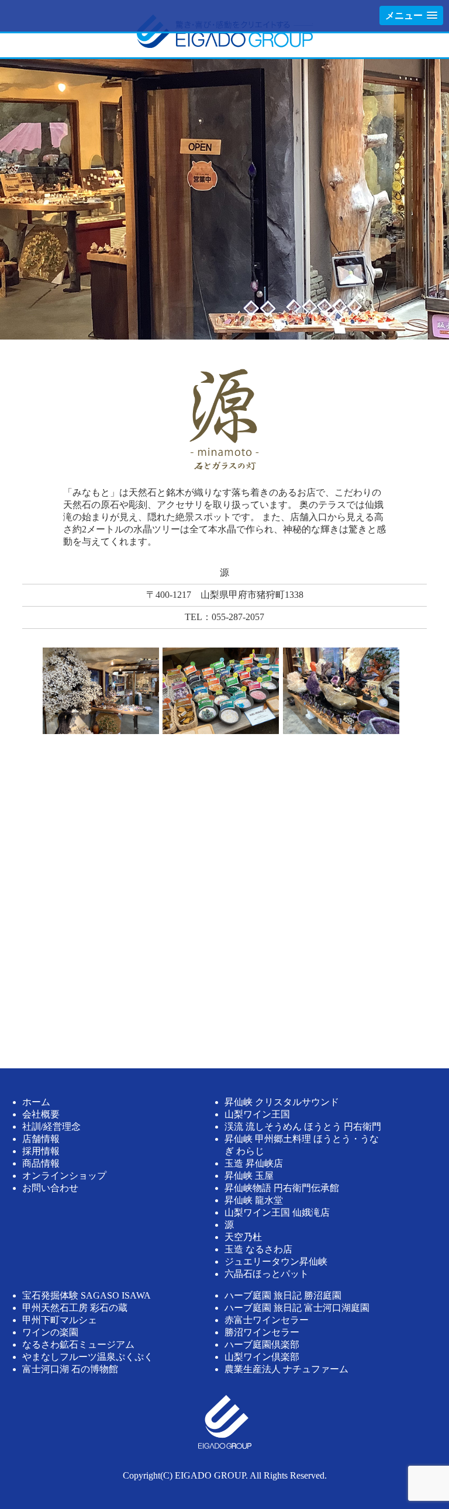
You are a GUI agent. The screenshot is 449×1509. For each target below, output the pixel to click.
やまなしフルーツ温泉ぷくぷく (87, 1357)
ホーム (36, 1102)
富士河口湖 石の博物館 (70, 1369)
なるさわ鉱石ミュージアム (78, 1344)
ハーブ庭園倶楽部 (261, 1344)
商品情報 (41, 1163)
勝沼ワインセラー (261, 1332)
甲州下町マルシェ (59, 1320)
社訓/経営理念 (51, 1126)
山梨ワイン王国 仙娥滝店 (277, 1212)
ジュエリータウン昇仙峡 (275, 1261)
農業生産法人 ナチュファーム (286, 1369)
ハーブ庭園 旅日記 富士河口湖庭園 (296, 1308)
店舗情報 (41, 1139)
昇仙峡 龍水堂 (253, 1200)
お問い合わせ (50, 1188)
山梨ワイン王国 (257, 1114)
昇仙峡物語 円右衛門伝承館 (281, 1188)
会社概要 (41, 1114)
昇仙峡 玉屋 (249, 1176)
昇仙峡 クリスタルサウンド (281, 1102)
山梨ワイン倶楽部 (261, 1357)
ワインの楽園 (50, 1332)
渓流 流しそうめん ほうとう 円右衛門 (302, 1126)
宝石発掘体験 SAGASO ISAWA (86, 1295)
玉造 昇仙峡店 (253, 1163)
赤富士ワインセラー (266, 1320)
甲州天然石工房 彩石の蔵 (74, 1308)
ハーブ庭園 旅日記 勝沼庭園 (282, 1295)
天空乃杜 (243, 1237)
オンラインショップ (64, 1176)
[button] (411, 15)
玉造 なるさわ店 (258, 1249)
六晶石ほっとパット (266, 1274)
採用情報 (41, 1151)
